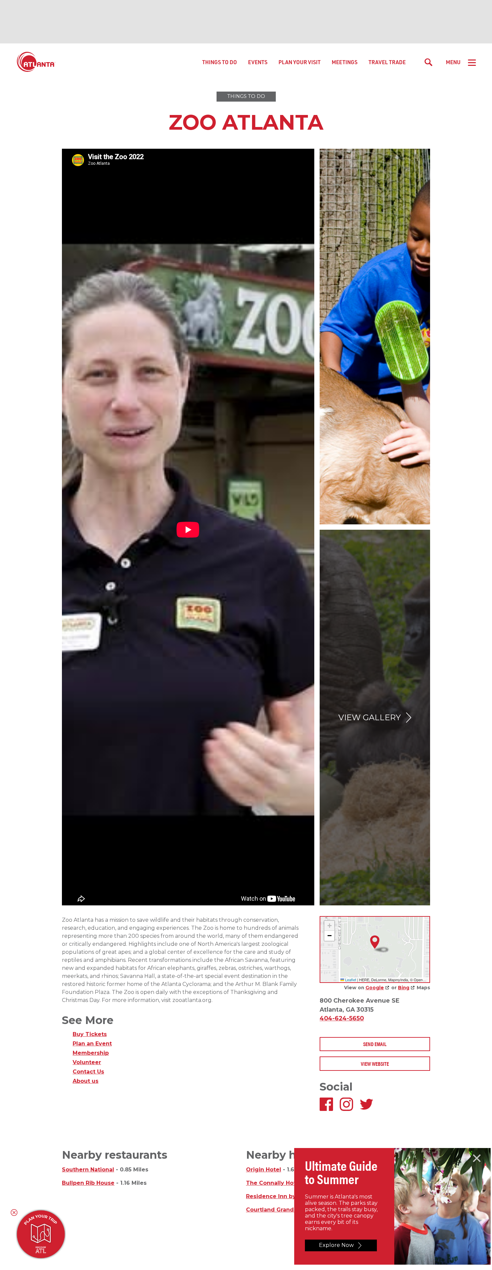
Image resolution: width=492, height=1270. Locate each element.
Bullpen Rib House (88, 1183)
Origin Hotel (263, 1169)
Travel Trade (387, 62)
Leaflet (350, 979)
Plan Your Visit (299, 62)
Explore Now (336, 1245)
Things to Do (219, 62)
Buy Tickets (90, 1034)
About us (85, 1081)
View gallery (369, 717)
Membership (91, 1053)
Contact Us (88, 1071)
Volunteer (87, 1062)
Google (374, 987)
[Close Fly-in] (476, 1158)
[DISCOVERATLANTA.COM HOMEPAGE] (36, 62)
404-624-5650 (342, 1018)
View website (375, 1063)
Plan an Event (92, 1043)
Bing (403, 987)
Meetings (344, 62)
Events (257, 62)
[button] (375, 942)
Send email (375, 1044)
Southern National (88, 1169)
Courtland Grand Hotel (278, 1209)
